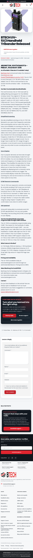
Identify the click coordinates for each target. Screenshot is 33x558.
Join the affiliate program (23, 526)
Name (6, 367)
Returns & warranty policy (17, 545)
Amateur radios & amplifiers (24, 509)
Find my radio (9, 315)
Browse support (23, 315)
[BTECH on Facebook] (8, 457)
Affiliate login (20, 528)
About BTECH (20, 531)
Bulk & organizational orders (24, 523)
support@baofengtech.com (10, 292)
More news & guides (16, 320)
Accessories (4, 509)
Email (6, 373)
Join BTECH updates (16, 452)
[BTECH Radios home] (16, 5)
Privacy (7, 545)
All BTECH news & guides (9, 49)
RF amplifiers (4, 506)
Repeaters (3, 503)
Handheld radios (5, 498)
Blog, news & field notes (23, 534)
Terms (2, 545)
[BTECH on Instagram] (12, 457)
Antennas (15, 330)
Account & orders (5, 535)
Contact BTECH (4, 532)
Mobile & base (4, 500)
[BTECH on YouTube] (15, 457)
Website (6, 380)
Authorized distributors (7, 537)
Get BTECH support (16, 428)
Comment (7, 350)
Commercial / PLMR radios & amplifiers (24, 511)
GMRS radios (20, 500)
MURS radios (20, 506)
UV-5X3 (19, 330)
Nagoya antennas (5, 511)
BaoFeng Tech (5, 73)
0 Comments (27, 330)
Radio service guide (22, 495)
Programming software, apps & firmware (7, 529)
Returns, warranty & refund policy (8, 526)
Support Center (5, 520)
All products (4, 495)
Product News (7, 330)
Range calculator (21, 498)
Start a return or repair (7, 523)
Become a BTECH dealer (23, 520)
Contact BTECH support (9, 484)
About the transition (25, 556)
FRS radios (20, 503)
